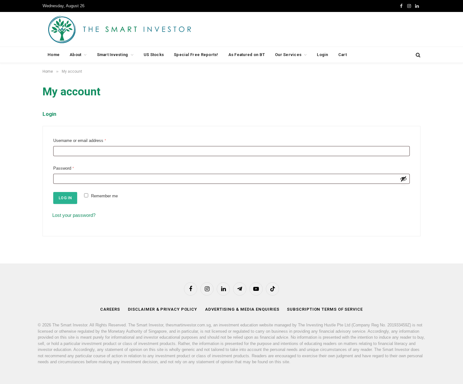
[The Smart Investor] (148, 29)
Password (65, 169)
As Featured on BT (246, 54)
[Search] (417, 55)
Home (54, 54)
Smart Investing (112, 54)
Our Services (288, 54)
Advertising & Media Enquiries (242, 309)
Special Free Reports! (196, 54)
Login (322, 54)
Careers (110, 309)
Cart (342, 54)
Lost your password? (73, 215)
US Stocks (154, 54)
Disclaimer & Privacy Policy (162, 309)
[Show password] (403, 179)
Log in (65, 198)
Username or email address (81, 141)
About (75, 54)
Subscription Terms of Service (325, 309)
